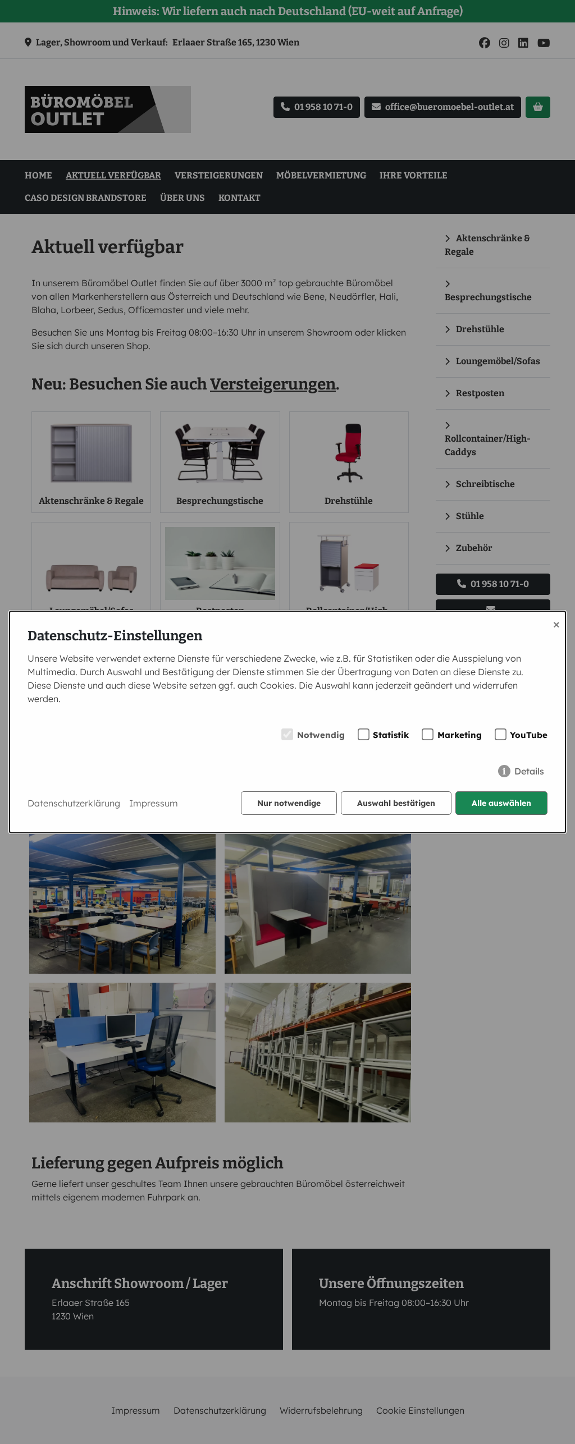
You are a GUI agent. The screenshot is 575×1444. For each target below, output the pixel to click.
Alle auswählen (501, 803)
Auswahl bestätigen (396, 803)
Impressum (153, 803)
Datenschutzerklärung (74, 803)
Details (529, 771)
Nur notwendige (289, 803)
